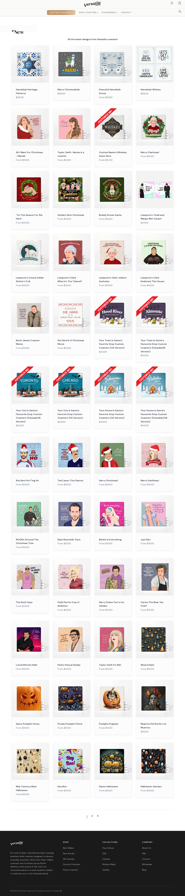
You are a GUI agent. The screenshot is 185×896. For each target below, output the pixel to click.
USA (104, 853)
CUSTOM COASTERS (60, 12)
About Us (146, 848)
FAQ (144, 853)
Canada (106, 859)
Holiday (106, 869)
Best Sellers (68, 848)
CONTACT (126, 12)
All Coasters (69, 859)
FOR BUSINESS (109, 12)
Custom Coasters (71, 864)
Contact (146, 859)
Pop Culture (108, 848)
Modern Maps (109, 864)
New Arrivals (69, 853)
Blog (144, 869)
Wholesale (147, 864)
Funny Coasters (70, 869)
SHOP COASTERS (88, 12)
